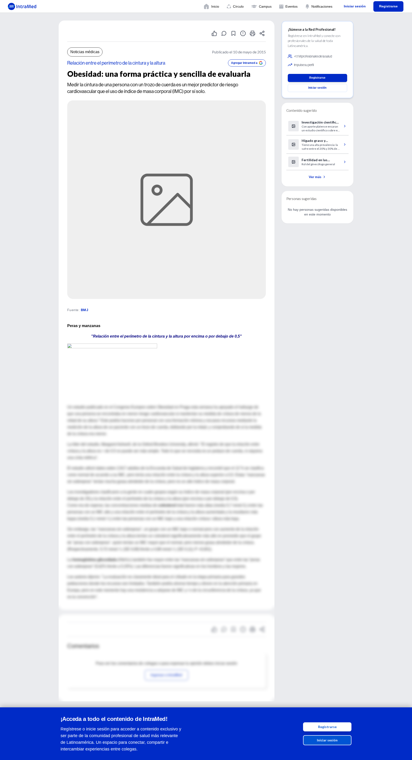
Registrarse (327, 727)
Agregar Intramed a (244, 63)
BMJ (84, 310)
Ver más (315, 177)
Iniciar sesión (327, 740)
